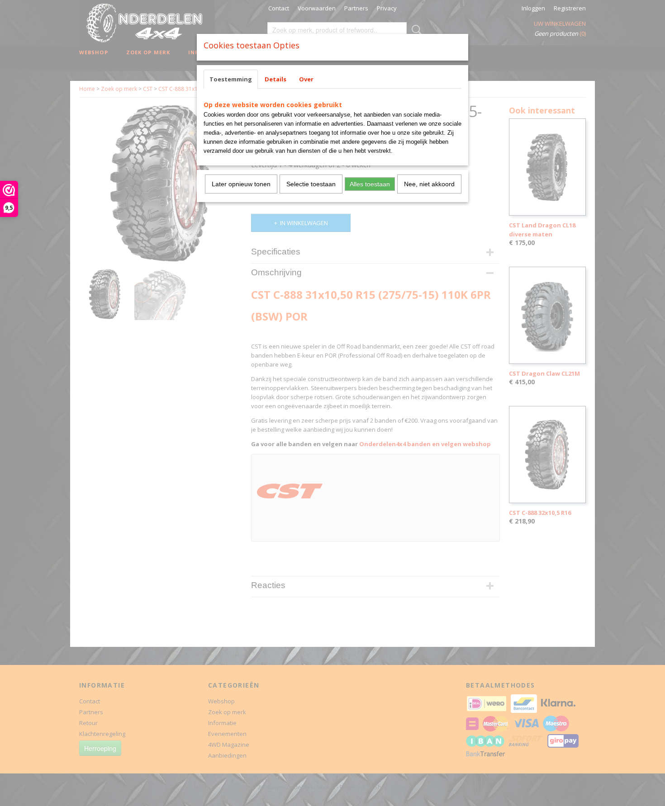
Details (275, 79)
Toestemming (230, 79)
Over (306, 79)
